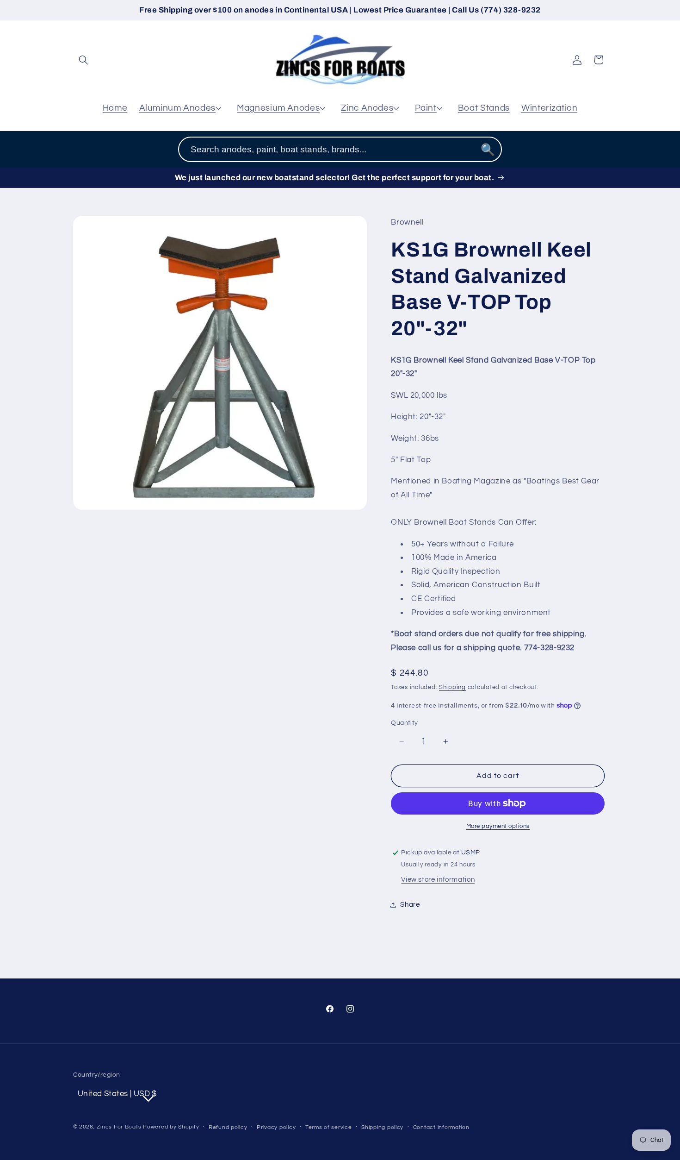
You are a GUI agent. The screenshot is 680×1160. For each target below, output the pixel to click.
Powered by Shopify (171, 1126)
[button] (83, 59)
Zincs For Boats (119, 1126)
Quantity (404, 723)
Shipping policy (382, 1127)
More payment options (498, 826)
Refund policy (228, 1127)
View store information (438, 879)
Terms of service (328, 1127)
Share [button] (410, 904)
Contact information (441, 1127)
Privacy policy (276, 1127)
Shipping (452, 687)
